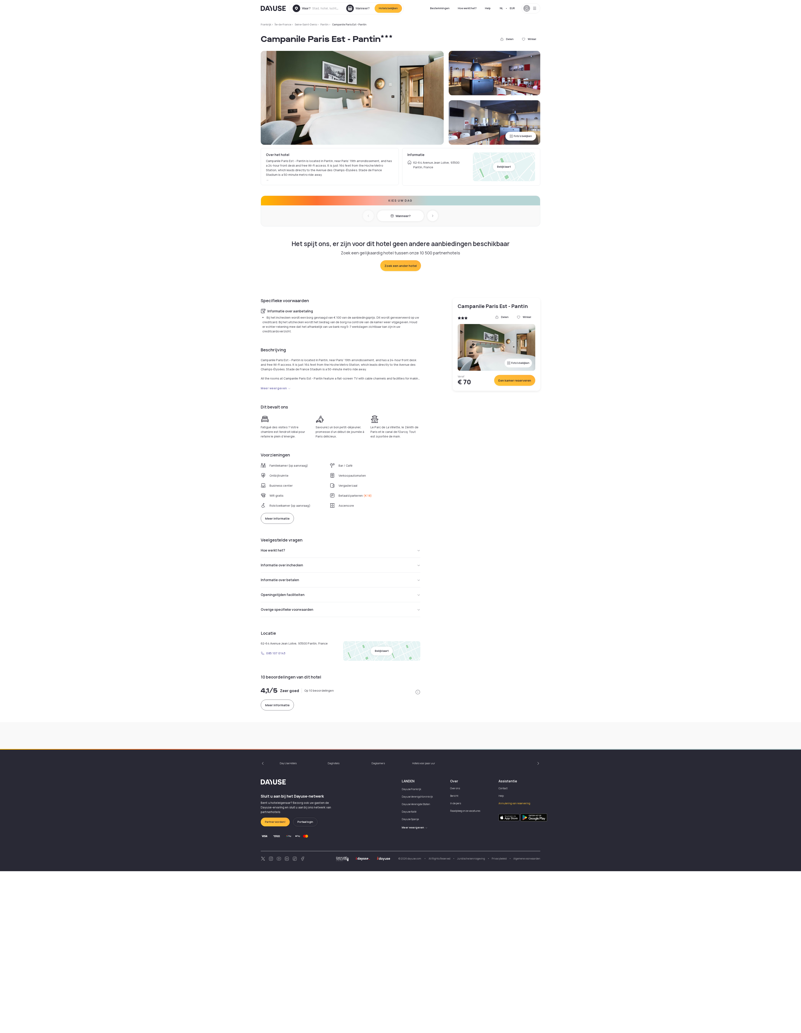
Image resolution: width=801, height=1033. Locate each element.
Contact (503, 788)
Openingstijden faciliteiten (283, 594)
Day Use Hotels (288, 763)
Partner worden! (275, 822)
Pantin (324, 24)
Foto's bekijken (523, 136)
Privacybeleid (499, 858)
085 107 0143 (276, 653)
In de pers (455, 803)
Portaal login (305, 822)
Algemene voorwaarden (526, 858)
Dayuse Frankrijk (411, 789)
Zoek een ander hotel (400, 266)
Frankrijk (266, 24)
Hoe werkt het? (467, 8)
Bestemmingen (440, 8)
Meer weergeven (274, 388)
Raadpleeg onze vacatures (465, 811)
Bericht (454, 796)
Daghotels (333, 763)
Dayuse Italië (409, 811)
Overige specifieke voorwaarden (287, 609)
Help (488, 8)
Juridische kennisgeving (471, 858)
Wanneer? (403, 216)
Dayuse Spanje (410, 819)
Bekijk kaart (504, 166)
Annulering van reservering (514, 803)
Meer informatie (277, 518)
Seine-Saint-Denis (306, 24)
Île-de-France (283, 24)
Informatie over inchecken (282, 565)
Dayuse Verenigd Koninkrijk (417, 796)
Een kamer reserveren (514, 380)
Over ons (455, 788)
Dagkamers (378, 763)
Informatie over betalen (280, 580)
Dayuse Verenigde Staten (416, 804)
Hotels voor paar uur (423, 763)
